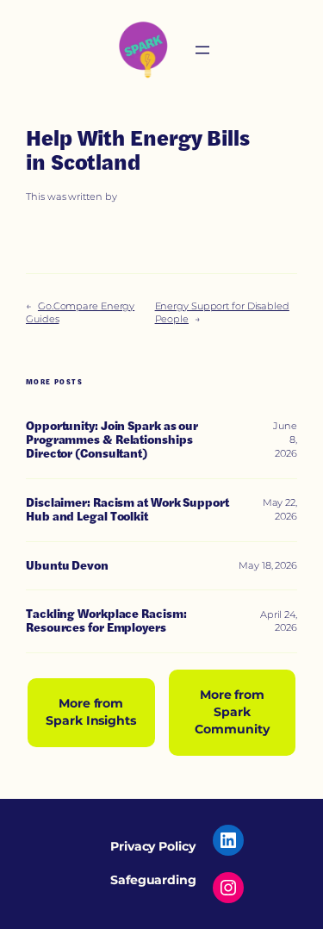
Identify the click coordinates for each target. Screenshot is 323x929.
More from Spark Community (232, 712)
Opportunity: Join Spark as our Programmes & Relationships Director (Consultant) (112, 440)
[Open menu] (202, 50)
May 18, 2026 (268, 565)
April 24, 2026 (278, 621)
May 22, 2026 (280, 509)
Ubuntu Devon (67, 566)
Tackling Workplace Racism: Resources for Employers (106, 621)
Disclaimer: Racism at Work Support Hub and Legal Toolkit (127, 510)
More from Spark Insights (91, 711)
